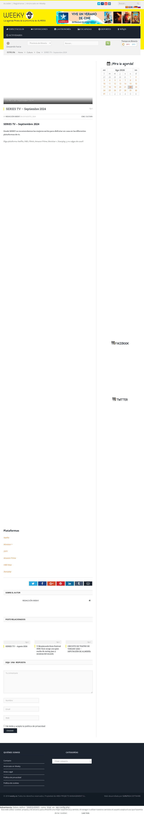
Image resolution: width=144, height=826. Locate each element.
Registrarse (18, 3)
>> (136, 70)
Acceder (7, 3)
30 (120, 77)
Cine (83, 116)
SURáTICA (127, 796)
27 (104, 77)
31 (125, 77)
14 (125, 83)
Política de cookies (11, 783)
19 (115, 87)
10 (104, 83)
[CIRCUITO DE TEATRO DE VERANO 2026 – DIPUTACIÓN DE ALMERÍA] (79, 634)
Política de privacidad (12, 777)
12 (115, 83)
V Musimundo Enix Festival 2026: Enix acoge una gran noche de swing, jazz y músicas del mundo (49, 650)
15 (130, 83)
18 (110, 87)
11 (110, 83)
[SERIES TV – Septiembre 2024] (48, 83)
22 (130, 87)
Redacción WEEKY (13, 116)
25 (110, 90)
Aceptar (74, 813)
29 (115, 77)
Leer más (85, 813)
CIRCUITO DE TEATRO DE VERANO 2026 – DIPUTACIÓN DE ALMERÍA (79, 648)
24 (104, 90)
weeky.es (13, 796)
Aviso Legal (8, 771)
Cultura (89, 116)
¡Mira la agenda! (121, 64)
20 (120, 87)
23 (136, 87)
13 (120, 83)
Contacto (7, 760)
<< (104, 70)
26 (115, 90)
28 (110, 77)
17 (104, 87)
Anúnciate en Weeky (35, 3)
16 (136, 83)
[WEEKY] (25, 16)
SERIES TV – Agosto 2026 (16, 646)
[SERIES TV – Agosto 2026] (17, 634)
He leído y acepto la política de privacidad (25, 726)
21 (125, 87)
